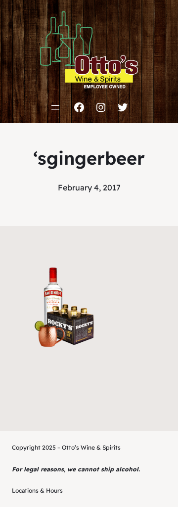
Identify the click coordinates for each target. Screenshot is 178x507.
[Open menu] (55, 107)
